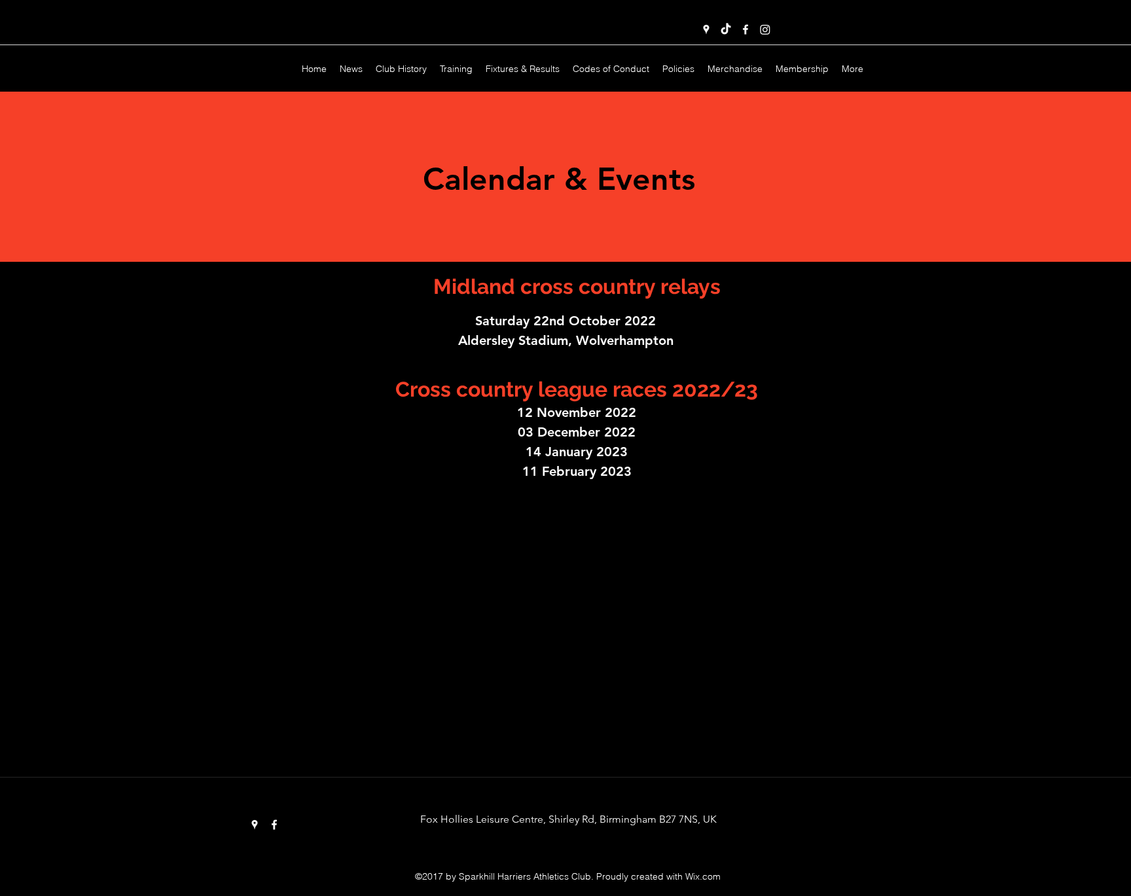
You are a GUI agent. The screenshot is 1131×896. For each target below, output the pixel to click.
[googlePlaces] (706, 29)
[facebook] (745, 29)
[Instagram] (765, 29)
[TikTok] (725, 29)
